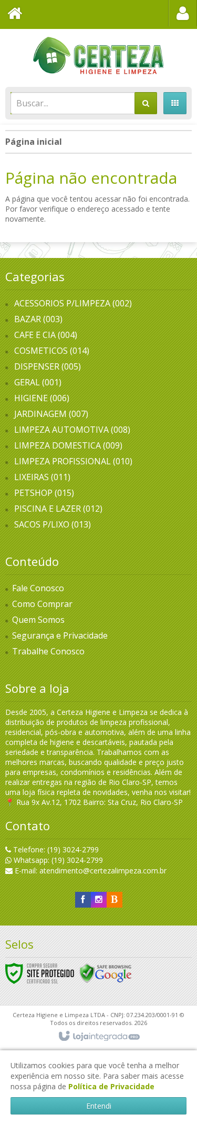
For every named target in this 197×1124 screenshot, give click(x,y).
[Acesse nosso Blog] (114, 899)
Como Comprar (42, 604)
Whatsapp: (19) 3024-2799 (57, 860)
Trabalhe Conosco (48, 651)
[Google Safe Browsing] (105, 973)
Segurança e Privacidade (60, 635)
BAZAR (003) (38, 319)
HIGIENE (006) (41, 398)
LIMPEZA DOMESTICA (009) (68, 445)
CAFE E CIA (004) (45, 335)
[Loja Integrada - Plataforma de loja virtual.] (98, 1037)
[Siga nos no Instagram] (99, 899)
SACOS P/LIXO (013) (52, 524)
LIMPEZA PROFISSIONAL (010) (73, 461)
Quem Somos (38, 619)
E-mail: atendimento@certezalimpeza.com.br (90, 871)
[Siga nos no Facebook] (83, 899)
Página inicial (33, 141)
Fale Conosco (38, 588)
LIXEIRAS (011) (42, 477)
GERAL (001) (37, 382)
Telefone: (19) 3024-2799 (55, 849)
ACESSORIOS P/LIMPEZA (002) (73, 303)
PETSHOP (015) (44, 493)
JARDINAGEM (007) (51, 414)
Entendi (98, 1106)
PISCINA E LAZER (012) (58, 508)
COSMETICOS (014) (51, 350)
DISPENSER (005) (47, 366)
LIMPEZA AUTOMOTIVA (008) (72, 429)
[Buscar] (145, 103)
